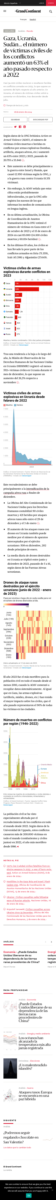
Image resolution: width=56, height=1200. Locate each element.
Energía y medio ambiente (38, 1033)
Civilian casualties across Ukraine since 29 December (28, 910)
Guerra (30, 1087)
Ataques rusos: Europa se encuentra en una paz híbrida (35, 1096)
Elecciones (35, 1060)
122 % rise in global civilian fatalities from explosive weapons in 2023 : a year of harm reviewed (29, 869)
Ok (28, 1195)
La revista (7, 1169)
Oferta (51, 3)
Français (23, 19)
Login (41, 3)
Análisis (21, 30)
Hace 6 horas (9, 966)
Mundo (30, 30)
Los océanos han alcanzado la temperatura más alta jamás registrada (35, 1043)
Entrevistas (23, 1060)
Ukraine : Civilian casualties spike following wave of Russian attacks (27, 898)
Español (33, 19)
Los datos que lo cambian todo (17, 1147)
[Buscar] (51, 11)
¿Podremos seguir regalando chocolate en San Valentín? (21, 1137)
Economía (31, 999)
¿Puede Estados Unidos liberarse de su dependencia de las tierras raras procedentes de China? (35, 1013)
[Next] (51, 942)
